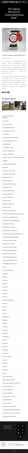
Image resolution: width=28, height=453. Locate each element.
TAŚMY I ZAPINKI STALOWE (9, 396)
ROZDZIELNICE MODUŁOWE (9, 254)
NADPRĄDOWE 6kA (7, 180)
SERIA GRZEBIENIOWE (8, 300)
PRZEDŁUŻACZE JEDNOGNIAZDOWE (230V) (13, 214)
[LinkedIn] (20, 437)
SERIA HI (5, 310)
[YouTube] (18, 433)
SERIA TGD (5, 363)
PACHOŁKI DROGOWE (8, 197)
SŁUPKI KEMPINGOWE (8, 390)
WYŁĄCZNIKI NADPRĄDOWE (9, 406)
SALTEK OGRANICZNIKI (8, 270)
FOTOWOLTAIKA (6, 144)
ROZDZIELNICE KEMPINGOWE (10, 250)
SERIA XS (5, 373)
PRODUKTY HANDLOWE (8, 204)
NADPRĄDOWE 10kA (8, 177)
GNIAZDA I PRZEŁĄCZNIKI (9, 151)
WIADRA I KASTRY (7, 403)
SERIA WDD (5, 370)
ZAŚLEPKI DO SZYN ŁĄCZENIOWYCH (11, 413)
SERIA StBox (6, 353)
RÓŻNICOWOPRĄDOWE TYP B (10, 263)
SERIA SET (5, 346)
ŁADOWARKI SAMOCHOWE (9, 416)
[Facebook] (18, 426)
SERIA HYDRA (6, 317)
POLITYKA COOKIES (7, 427)
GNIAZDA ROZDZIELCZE (8, 154)
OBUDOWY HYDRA (7, 187)
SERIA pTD (5, 343)
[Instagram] (23, 426)
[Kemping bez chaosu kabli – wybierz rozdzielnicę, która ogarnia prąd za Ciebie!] (8, 105)
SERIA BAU (5, 273)
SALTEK (4, 267)
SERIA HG (5, 307)
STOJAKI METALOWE (7, 376)
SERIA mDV (5, 327)
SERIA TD (5, 360)
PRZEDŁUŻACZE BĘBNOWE (9, 210)
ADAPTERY (5, 117)
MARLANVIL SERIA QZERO (9, 174)
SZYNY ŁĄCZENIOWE (8, 386)
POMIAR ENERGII (7, 200)
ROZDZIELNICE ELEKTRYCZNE (10, 247)
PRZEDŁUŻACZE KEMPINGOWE (10, 217)
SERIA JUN (5, 320)
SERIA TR (5, 366)
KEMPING (5, 161)
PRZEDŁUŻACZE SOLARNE (9, 227)
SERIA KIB (5, 323)
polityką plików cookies (20, 444)
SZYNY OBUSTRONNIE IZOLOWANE (11, 383)
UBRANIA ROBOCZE (7, 400)
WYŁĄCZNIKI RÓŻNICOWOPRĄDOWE (11, 410)
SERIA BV (5, 277)
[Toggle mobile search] (25, 2)
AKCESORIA (5, 121)
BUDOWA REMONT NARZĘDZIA (10, 137)
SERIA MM (5, 330)
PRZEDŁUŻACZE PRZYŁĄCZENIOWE (11, 220)
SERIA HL (5, 313)
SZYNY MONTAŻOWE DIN (9, 380)
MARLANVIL (5, 167)
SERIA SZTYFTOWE (7, 356)
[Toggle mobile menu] (23, 2)
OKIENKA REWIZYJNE (8, 194)
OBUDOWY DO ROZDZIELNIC (10, 184)
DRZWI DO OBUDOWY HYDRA (10, 141)
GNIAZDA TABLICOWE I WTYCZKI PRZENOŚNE (13, 157)
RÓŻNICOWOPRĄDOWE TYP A (10, 257)
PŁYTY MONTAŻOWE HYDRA (9, 240)
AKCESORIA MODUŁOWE (9, 127)
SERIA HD (5, 303)
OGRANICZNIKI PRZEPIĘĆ (9, 190)
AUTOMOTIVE (6, 134)
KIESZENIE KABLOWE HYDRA (9, 164)
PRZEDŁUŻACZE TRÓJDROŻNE (10, 230)
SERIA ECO (5, 287)
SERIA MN (5, 333)
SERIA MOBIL (6, 336)
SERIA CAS (5, 280)
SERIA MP (5, 340)
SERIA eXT (5, 290)
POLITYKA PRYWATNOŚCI (7, 428)
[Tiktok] (18, 429)
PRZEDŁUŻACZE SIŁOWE (8, 224)
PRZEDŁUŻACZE (6, 207)
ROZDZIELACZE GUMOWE (9, 244)
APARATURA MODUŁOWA (9, 131)
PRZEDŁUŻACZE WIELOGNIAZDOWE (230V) (13, 234)
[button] (14, 451)
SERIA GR (5, 297)
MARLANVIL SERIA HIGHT (9, 171)
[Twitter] (23, 429)
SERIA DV (5, 283)
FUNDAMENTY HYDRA (8, 147)
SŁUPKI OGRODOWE (8, 393)
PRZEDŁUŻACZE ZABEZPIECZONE (11, 237)
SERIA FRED (5, 293)
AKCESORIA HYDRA (7, 124)
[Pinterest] (23, 433)
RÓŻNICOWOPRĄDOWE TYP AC (10, 260)
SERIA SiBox (5, 350)
